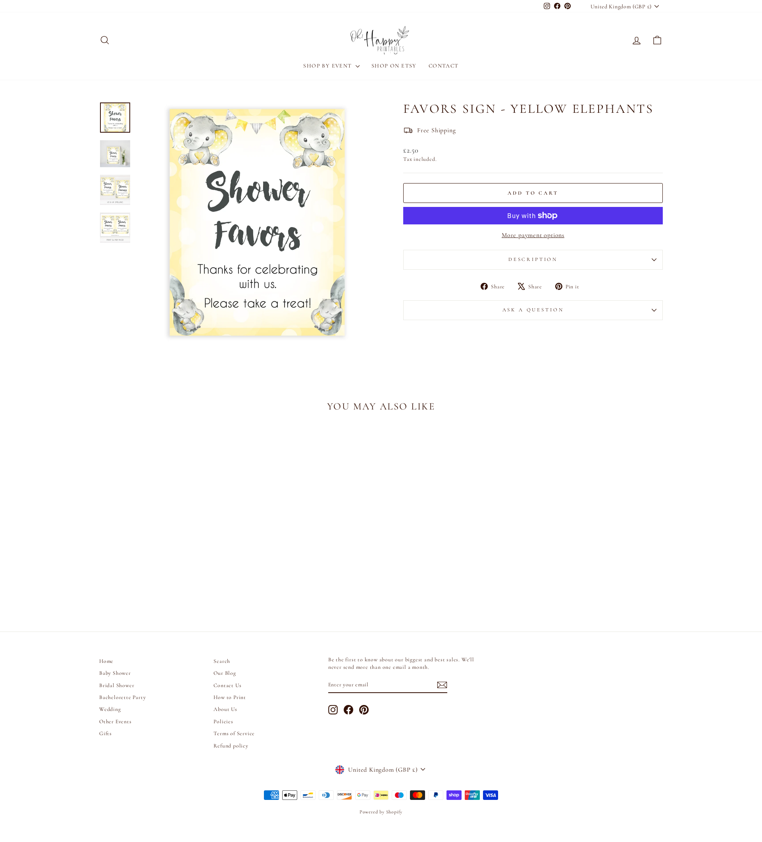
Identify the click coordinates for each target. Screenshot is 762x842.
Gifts (105, 733)
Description (533, 259)
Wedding (110, 709)
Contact (444, 65)
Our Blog (225, 673)
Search (222, 661)
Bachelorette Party (122, 697)
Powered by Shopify (381, 812)
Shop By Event (328, 65)
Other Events (115, 721)
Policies (223, 721)
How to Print (230, 697)
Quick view (166, 557)
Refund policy (231, 745)
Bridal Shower (116, 685)
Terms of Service (234, 733)
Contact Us (227, 685)
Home (106, 661)
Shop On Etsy (394, 65)
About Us (225, 709)
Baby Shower (115, 673)
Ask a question (533, 310)
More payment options (533, 235)
